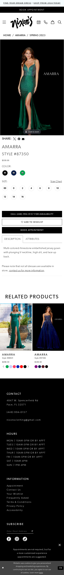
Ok (60, 568)
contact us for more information (26, 270)
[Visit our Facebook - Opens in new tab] (9, 539)
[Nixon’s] (21, 22)
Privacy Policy (15, 506)
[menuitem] (4, 22)
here (41, 573)
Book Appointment (32, 230)
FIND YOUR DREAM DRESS (17, 3)
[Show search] (59, 22)
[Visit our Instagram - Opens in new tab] (17, 539)
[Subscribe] (32, 531)
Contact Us (14, 490)
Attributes (32, 239)
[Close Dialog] (3, 568)
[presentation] (20, 327)
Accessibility (15, 510)
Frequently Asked (18, 498)
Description (12, 239)
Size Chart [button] (56, 181)
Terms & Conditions (19, 502)
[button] (4, 22)
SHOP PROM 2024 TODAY (47, 3)
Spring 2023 (37, 35)
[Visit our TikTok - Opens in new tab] (25, 539)
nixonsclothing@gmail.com (24, 420)
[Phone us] (45, 22)
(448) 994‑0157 (17, 412)
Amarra (20, 35)
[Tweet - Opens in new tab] (14, 138)
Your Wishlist (15, 494)
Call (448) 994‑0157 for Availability (32, 214)
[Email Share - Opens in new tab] (23, 139)
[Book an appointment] (38, 22)
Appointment (15, 486)
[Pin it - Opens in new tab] (19, 138)
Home (7, 35)
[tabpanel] (32, 87)
